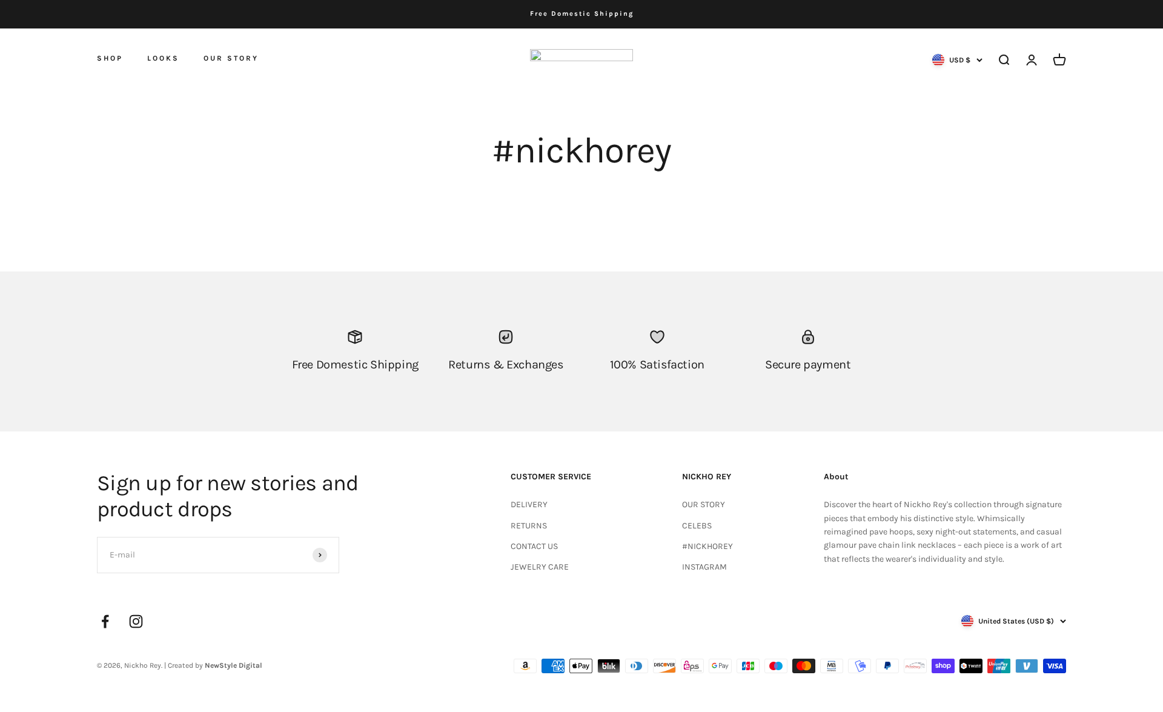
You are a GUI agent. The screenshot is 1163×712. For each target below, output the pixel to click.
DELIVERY (529, 504)
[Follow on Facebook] (105, 621)
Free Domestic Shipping (582, 14)
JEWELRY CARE (540, 567)
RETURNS (529, 526)
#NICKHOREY (707, 546)
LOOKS (163, 58)
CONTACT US (534, 546)
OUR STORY (231, 58)
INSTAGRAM (704, 567)
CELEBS (697, 526)
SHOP (110, 57)
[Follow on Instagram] (136, 621)
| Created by (213, 665)
